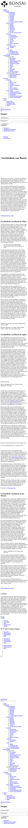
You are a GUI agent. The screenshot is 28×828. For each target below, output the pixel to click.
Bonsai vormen (10, 23)
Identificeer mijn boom (15, 74)
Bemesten (12, 16)
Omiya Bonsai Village (17, 457)
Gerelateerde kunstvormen (16, 96)
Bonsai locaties (7, 624)
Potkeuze (12, 20)
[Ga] (15, 108)
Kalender (12, 47)
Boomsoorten (7, 55)
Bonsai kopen (13, 35)
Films (11, 86)
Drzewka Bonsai (7, 646)
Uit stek (11, 39)
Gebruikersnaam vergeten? (10, 129)
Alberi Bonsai (7, 640)
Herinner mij (5, 124)
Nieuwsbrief (6, 622)
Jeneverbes (12, 59)
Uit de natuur (13, 38)
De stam (11, 31)
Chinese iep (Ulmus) (14, 63)
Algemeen (9, 44)
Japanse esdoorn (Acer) (15, 60)
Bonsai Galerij (13, 82)
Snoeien (11, 24)
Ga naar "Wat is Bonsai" (15, 97)
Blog (11, 81)
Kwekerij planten (14, 36)
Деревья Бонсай (8, 645)
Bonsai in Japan (13, 87)
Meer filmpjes (4, 699)
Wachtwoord (4, 120)
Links (5, 623)
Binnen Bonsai (13, 75)
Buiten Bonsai (13, 77)
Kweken (9, 33)
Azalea (11, 65)
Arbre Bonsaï (7, 638)
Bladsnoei (12, 27)
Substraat (12, 19)
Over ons (6, 620)
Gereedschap (13, 46)
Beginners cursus (14, 51)
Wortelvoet (12, 29)
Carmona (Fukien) (14, 62)
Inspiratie (6, 78)
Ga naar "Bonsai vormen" (16, 32)
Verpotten (12, 17)
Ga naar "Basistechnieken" (13, 54)
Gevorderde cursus (14, 52)
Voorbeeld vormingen (15, 85)
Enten (11, 42)
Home (5, 9)
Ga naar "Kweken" (14, 43)
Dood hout (12, 28)
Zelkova (11, 66)
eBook (11, 50)
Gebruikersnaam (5, 118)
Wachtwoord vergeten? (9, 130)
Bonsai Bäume (7, 634)
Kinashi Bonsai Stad (14, 401)
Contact (5, 626)
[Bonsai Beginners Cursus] (7, 215)
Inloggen (3, 109)
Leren (8, 48)
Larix (11, 67)
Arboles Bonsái (7, 633)
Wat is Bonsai (10, 90)
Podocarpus (12, 69)
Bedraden (12, 25)
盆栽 (5, 636)
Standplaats (12, 13)
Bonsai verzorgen (11, 12)
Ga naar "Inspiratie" (14, 89)
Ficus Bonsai (13, 58)
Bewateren (12, 15)
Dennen (11, 70)
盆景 (5, 648)
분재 (5, 642)
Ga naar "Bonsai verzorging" (16, 21)
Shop (5, 100)
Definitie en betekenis (15, 92)
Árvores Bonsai (7, 641)
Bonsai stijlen (13, 94)
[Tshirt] (2, 616)
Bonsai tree (6, 631)
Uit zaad (12, 40)
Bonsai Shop (10, 101)
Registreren (7, 109)
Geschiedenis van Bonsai (15, 93)
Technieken (6, 10)
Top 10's (12, 83)
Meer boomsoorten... (14, 71)
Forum (5, 98)
